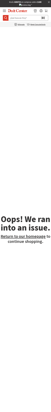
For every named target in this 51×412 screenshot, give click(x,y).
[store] (35, 11)
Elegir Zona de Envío (37, 25)
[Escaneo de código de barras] (43, 18)
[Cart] (46, 10)
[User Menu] (41, 10)
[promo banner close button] (49, 2)
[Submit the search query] (5, 18)
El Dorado (21, 25)
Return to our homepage (23, 236)
